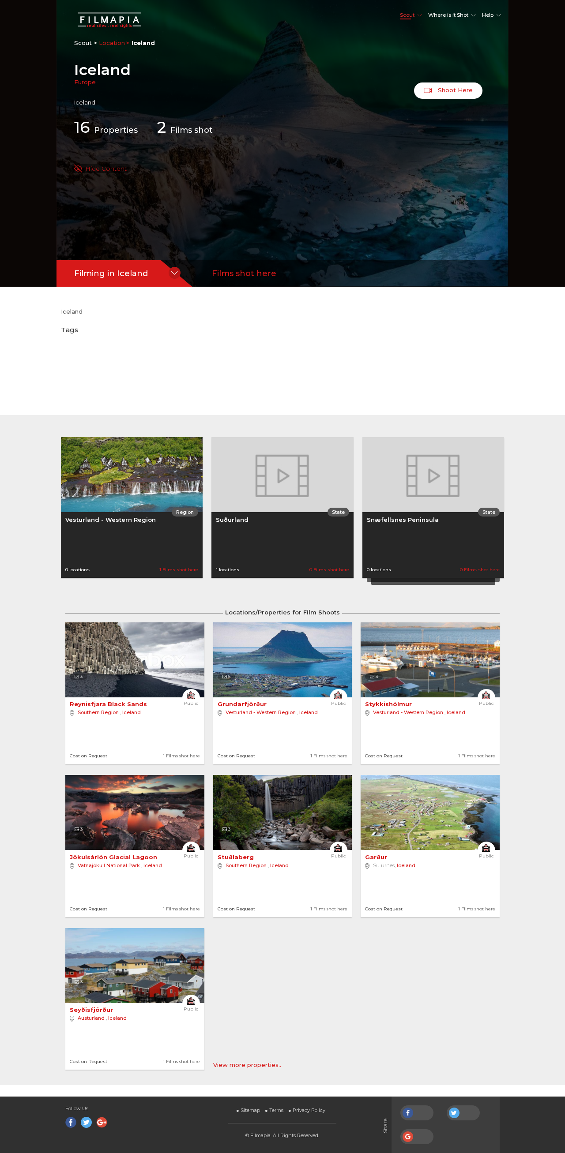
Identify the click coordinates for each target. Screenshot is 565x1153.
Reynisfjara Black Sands (109, 704)
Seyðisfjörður (92, 1010)
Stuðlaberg (237, 857)
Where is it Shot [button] (448, 15)
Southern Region (98, 712)
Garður (377, 857)
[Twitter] (86, 1122)
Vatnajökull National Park (109, 865)
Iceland (131, 712)
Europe (85, 82)
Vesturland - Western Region (110, 520)
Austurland (91, 1018)
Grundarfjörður (243, 704)
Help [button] (487, 15)
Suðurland (232, 520)
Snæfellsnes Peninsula (403, 520)
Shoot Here (454, 90)
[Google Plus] (101, 1122)
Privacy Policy (306, 1110)
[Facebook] (70, 1122)
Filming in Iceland (111, 273)
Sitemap (248, 1110)
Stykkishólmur (389, 704)
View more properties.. (247, 1064)
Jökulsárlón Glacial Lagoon (114, 857)
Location (112, 42)
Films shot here (244, 273)
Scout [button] (407, 15)
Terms (274, 1110)
